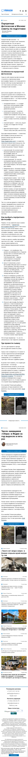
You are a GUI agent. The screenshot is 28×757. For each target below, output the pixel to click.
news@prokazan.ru (13, 703)
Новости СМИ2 (5, 396)
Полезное (5, 20)
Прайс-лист (13, 696)
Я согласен (14, 755)
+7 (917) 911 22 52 (13, 691)
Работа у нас (13, 705)
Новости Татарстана (7, 593)
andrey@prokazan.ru (13, 693)
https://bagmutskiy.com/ (8, 141)
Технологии (5, 641)
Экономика (5, 427)
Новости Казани (6, 548)
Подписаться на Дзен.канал (14, 36)
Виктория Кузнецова (12, 443)
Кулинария (5, 576)
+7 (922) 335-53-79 (13, 701)
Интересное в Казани (7, 672)
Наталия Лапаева (7, 31)
